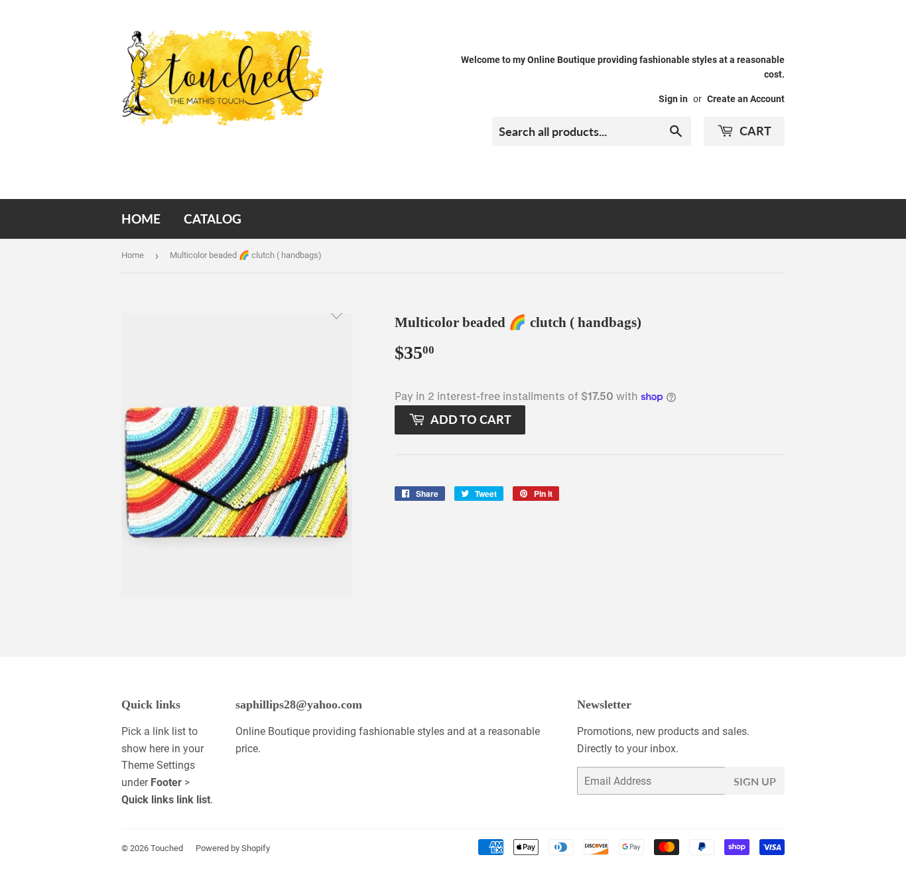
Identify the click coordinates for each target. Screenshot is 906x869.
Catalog (212, 218)
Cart (754, 130)
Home (141, 218)
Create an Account (746, 99)
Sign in (673, 99)
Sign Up (755, 781)
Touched (167, 848)
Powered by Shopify (233, 848)
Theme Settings (158, 765)
